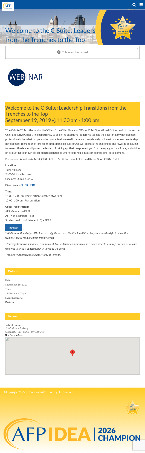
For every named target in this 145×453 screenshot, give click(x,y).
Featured (10, 302)
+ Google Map (15, 335)
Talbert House (13, 324)
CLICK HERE (28, 185)
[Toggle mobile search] (134, 5)
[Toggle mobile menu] (141, 5)
